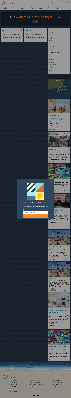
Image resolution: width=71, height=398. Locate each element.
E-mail (24, 209)
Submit (35, 216)
